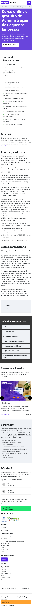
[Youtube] (26, 588)
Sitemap (3, 580)
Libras (3, 548)
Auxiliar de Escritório (7, 550)
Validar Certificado (6, 573)
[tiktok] (10, 514)
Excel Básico (4, 539)
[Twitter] (25, 588)
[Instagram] (30, 588)
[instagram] (13, 514)
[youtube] (7, 514)
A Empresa (4, 569)
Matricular (5, 602)
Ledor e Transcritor (6, 537)
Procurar (3, 571)
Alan (4, 527)
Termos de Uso (5, 578)
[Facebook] (23, 588)
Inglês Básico (5, 543)
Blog (2, 575)
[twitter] (4, 514)
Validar (4, 559)
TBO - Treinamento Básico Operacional (12, 541)
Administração (5, 545)
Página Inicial (5, 567)
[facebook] (2, 514)
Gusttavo (5, 530)
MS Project (4, 552)
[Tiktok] (28, 588)
